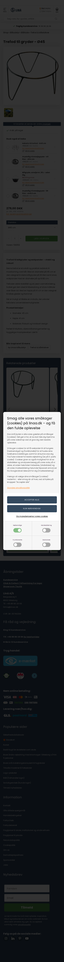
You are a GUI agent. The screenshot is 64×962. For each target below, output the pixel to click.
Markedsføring (46, 525)
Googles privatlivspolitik (18, 487)
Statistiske (46, 540)
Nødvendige (17, 525)
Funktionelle (17, 540)
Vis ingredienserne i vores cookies (32, 516)
